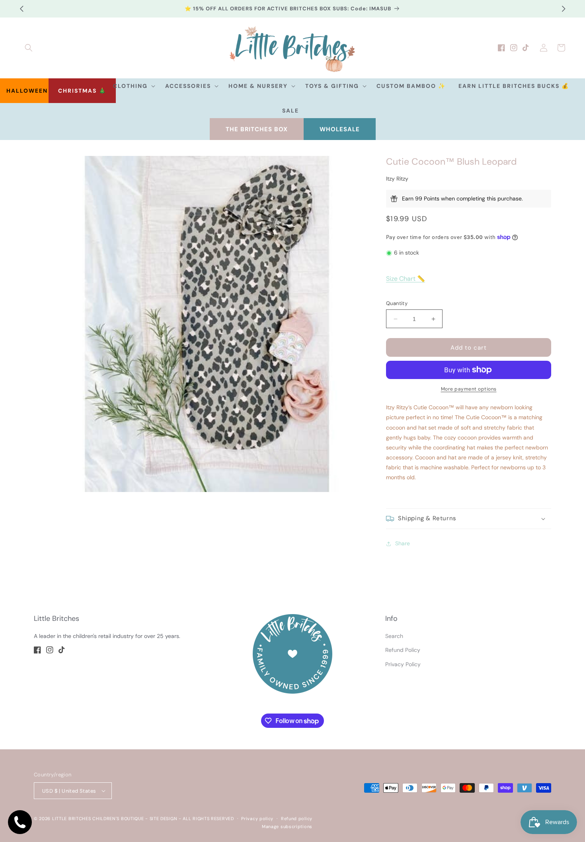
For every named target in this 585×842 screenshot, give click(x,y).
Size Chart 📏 (405, 278)
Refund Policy (402, 649)
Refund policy (296, 818)
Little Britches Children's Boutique (98, 818)
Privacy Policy (403, 664)
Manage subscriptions (287, 826)
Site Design (163, 818)
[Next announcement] (563, 9)
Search (394, 636)
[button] (28, 47)
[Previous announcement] (21, 9)
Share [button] (402, 543)
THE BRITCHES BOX (257, 129)
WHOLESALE (340, 129)
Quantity (397, 303)
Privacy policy (257, 818)
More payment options (469, 389)
